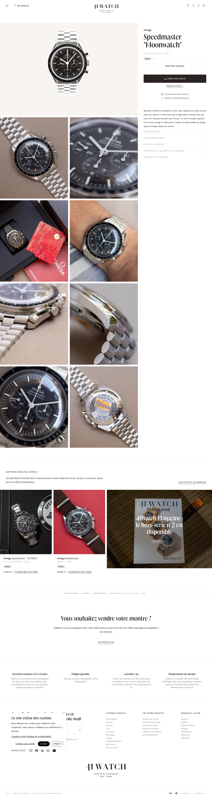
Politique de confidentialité (48, 793)
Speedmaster (100, 593)
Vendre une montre (150, 725)
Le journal (110, 732)
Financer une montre (151, 729)
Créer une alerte (176, 79)
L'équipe (109, 725)
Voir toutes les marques (192, 482)
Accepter (43, 744)
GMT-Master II (186, 732)
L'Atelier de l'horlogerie (152, 732)
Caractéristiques (153, 138)
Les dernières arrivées (151, 722)
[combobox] (187, 793)
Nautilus (184, 722)
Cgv (8, 793)
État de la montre (154, 144)
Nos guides (110, 735)
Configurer (57, 744)
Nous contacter (112, 748)
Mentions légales (21, 793)
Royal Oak (185, 735)
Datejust (184, 729)
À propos (109, 722)
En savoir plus (152, 132)
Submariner (185, 738)
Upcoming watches (150, 735)
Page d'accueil (72, 593)
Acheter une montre (150, 719)
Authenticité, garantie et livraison (164, 151)
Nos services (111, 744)
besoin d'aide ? (175, 86)
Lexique (109, 738)
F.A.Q (108, 729)
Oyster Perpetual (187, 725)
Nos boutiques (111, 719)
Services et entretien (156, 157)
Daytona (184, 719)
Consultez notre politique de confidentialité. (31, 736)
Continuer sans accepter (25, 744)
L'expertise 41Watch (113, 741)
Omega (86, 593)
